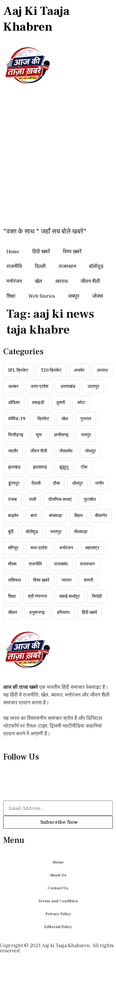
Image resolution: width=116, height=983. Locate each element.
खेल (38, 281)
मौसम (12, 564)
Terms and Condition (58, 901)
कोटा (81, 403)
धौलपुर (77, 483)
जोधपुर (90, 451)
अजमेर (79, 370)
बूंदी (11, 532)
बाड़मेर (13, 516)
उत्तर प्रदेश (39, 386)
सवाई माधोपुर (69, 596)
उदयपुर (93, 386)
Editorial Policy (58, 926)
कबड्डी (38, 403)
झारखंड (14, 467)
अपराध (61, 281)
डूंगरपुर (13, 483)
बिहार (78, 516)
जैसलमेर (65, 451)
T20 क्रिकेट (51, 370)
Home (12, 251)
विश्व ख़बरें (72, 251)
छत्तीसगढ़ (61, 435)
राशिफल (14, 580)
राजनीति (14, 266)
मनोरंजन (14, 281)
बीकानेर (101, 516)
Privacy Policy (58, 913)
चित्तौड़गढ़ (16, 435)
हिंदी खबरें (41, 251)
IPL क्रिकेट (18, 370)
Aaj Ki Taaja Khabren (36, 19)
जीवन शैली (90, 281)
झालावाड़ (40, 467)
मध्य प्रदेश (39, 548)
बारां (34, 516)
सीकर (12, 613)
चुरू (39, 435)
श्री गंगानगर (37, 596)
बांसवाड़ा (55, 516)
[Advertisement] (58, 160)
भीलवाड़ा (80, 532)
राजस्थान (67, 266)
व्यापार (67, 580)
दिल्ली (40, 266)
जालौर (13, 451)
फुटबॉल (90, 499)
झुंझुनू (63, 467)
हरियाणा (63, 613)
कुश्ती (60, 403)
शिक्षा (10, 296)
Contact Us (58, 888)
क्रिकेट (43, 419)
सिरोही (97, 596)
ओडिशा (14, 403)
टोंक (84, 467)
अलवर (13, 386)
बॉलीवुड (96, 266)
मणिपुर (13, 548)
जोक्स (97, 296)
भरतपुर (56, 532)
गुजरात (85, 419)
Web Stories (41, 296)
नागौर (99, 483)
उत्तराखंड (68, 386)
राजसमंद (61, 564)
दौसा (56, 483)
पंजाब (12, 499)
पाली (32, 499)
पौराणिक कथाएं (60, 499)
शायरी (88, 580)
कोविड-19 (16, 419)
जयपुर (73, 296)
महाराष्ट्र (92, 548)
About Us (58, 875)
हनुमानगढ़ (37, 613)
